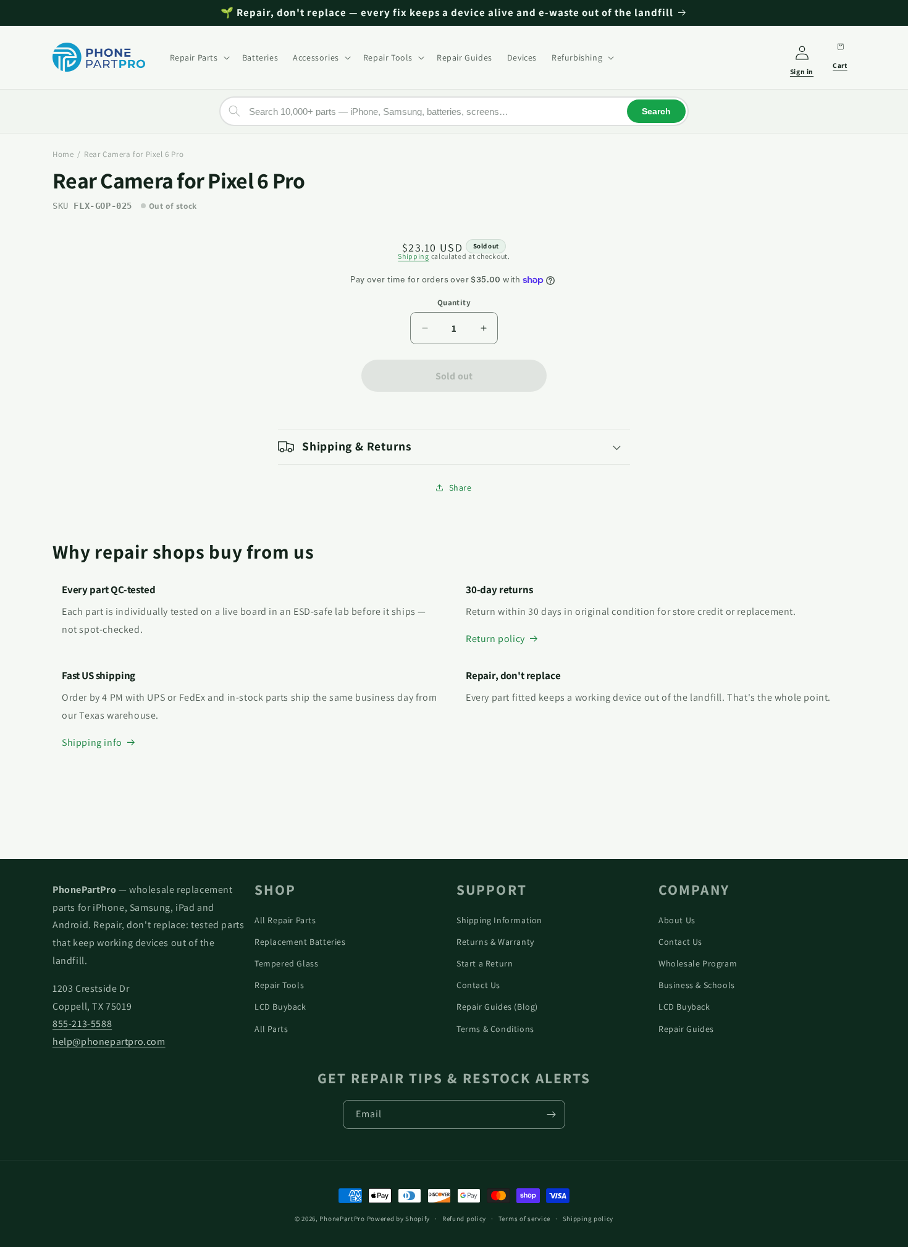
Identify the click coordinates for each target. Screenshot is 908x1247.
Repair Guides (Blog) (497, 1006)
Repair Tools (279, 985)
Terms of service (524, 1218)
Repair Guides (686, 1028)
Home (63, 154)
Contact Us (478, 985)
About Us (677, 920)
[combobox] (454, 111)
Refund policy (464, 1218)
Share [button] (460, 487)
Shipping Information (499, 920)
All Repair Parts (285, 920)
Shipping (413, 256)
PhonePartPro (341, 1218)
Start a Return (484, 963)
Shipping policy (588, 1218)
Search (656, 111)
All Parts (271, 1028)
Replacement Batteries (300, 941)
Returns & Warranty (495, 941)
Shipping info (92, 742)
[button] (198, 57)
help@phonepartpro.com (109, 1041)
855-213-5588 (82, 1023)
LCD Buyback (280, 1006)
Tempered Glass (286, 963)
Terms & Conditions (495, 1028)
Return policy (495, 638)
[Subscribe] (551, 1114)
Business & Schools (696, 985)
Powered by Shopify (399, 1218)
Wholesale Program (697, 963)
